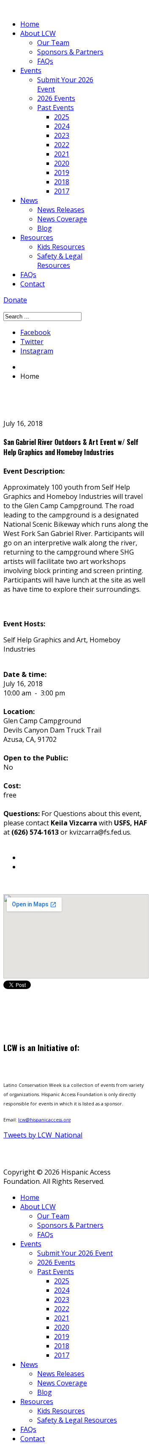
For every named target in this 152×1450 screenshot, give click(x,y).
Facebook (35, 332)
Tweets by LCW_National (42, 1135)
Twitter (31, 341)
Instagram (36, 351)
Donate (15, 300)
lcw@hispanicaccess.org (44, 1120)
